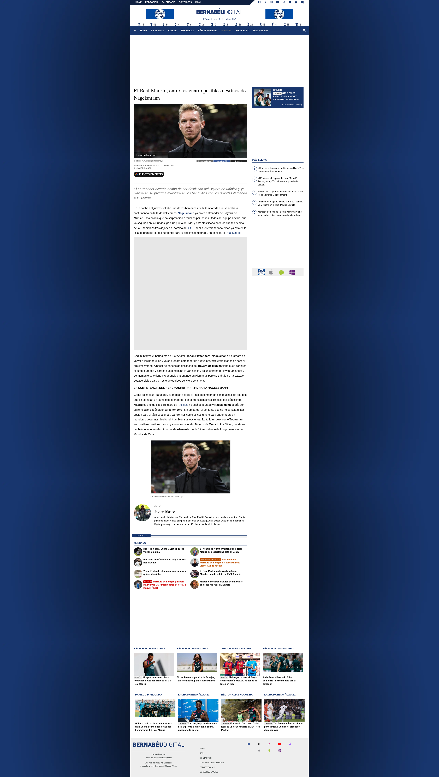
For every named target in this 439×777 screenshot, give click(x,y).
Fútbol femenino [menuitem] (207, 30)
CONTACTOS (185, 2)
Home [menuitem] (143, 30)
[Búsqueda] (304, 30)
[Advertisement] (278, 244)
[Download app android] (296, 2)
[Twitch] (284, 2)
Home (138, 2)
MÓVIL (198, 2)
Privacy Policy (207, 767)
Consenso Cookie (209, 772)
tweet (238, 161)
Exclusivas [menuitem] (187, 30)
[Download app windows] (302, 2)
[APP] (262, 272)
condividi (221, 161)
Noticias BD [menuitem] (242, 30)
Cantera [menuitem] (172, 30)
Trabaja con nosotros (212, 763)
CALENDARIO (168, 2)
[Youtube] (277, 2)
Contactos (205, 758)
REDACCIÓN (151, 2)
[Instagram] (271, 2)
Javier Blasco (144, 168)
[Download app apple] (290, 2)
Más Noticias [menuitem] (260, 30)
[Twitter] (265, 2)
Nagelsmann (186, 213)
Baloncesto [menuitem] (157, 30)
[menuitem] (134, 30)
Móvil (202, 749)
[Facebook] (259, 2)
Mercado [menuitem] (226, 30)
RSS (201, 753)
